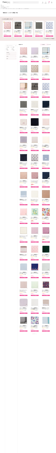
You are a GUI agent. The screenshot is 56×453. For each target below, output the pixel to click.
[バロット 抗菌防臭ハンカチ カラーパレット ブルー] (28, 25)
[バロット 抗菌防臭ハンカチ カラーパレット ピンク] (23, 86)
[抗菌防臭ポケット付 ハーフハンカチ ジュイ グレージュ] (46, 302)
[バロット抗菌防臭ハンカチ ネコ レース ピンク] (23, 211)
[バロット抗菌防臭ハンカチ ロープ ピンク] (34, 230)
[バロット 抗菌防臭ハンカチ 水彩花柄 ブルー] (34, 320)
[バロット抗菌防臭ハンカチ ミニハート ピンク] (7, 25)
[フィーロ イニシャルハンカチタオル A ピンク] (46, 230)
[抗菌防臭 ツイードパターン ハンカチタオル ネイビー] (23, 157)
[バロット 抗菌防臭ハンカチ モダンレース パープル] (23, 139)
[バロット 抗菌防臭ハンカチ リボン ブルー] (49, 25)
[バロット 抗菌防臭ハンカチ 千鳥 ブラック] (18, 25)
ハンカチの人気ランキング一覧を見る (49, 38)
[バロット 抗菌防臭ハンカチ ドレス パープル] (23, 302)
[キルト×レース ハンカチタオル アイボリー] (23, 230)
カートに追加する (24, 61)
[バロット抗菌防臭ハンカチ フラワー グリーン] (34, 211)
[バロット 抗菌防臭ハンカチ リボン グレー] (34, 157)
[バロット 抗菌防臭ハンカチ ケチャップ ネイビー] (46, 284)
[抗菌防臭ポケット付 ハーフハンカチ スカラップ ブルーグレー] (46, 157)
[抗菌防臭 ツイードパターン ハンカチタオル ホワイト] (34, 104)
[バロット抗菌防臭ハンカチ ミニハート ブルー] (23, 68)
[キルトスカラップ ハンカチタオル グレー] (39, 25)
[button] (15, 45)
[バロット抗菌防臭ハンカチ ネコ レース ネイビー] (46, 175)
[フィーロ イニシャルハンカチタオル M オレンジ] (34, 175)
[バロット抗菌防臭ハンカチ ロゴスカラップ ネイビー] (46, 104)
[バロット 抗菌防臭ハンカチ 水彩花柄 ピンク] (46, 211)
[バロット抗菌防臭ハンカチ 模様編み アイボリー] (46, 139)
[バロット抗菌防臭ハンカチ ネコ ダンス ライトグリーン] (34, 284)
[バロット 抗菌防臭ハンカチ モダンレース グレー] (34, 139)
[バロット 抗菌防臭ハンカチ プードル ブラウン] (23, 175)
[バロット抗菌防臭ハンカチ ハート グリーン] (46, 320)
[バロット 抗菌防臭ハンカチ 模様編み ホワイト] (34, 302)
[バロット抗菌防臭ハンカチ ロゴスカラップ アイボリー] (46, 68)
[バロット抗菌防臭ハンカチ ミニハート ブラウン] (34, 68)
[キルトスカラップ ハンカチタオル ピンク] (23, 284)
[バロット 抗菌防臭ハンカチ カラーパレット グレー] (23, 320)
